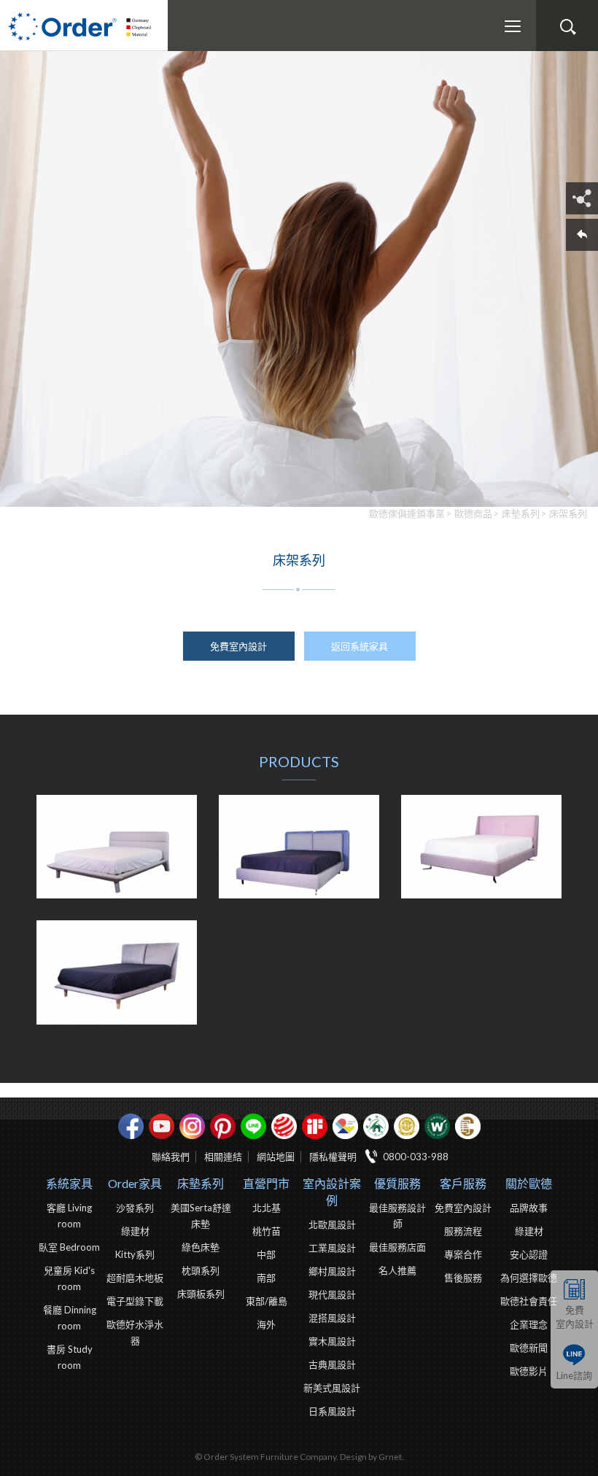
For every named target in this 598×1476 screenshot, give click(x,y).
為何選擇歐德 (528, 1277)
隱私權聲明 (333, 1156)
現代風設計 (332, 1294)
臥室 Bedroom (69, 1247)
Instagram (192, 1126)
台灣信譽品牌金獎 (406, 1126)
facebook (131, 1126)
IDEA (345, 1126)
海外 (266, 1324)
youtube (161, 1126)
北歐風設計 (332, 1224)
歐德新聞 (529, 1347)
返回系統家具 (359, 646)
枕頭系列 (201, 1270)
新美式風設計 (331, 1388)
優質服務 (397, 1183)
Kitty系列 (135, 1254)
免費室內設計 (575, 1316)
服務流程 (463, 1231)
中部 (266, 1254)
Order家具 (135, 1183)
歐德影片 (529, 1371)
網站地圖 (276, 1156)
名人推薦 (397, 1270)
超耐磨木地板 (134, 1277)
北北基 (266, 1207)
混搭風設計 (332, 1318)
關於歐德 (528, 1183)
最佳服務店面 (397, 1247)
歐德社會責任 (528, 1301)
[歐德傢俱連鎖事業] (84, 25)
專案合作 (463, 1254)
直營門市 (266, 1183)
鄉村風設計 (332, 1271)
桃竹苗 (266, 1231)
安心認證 (529, 1254)
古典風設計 (332, 1364)
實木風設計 (332, 1341)
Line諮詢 (574, 1375)
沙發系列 (135, 1207)
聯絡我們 (171, 1156)
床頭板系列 (201, 1294)
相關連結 (223, 1156)
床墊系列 (200, 1183)
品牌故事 (529, 1207)
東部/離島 (266, 1301)
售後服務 (463, 1277)
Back (582, 235)
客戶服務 (463, 1183)
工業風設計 (332, 1248)
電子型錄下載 (134, 1301)
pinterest (223, 1126)
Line (253, 1126)
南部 (266, 1277)
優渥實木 (437, 1126)
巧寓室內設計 (468, 1126)
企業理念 (529, 1324)
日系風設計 (332, 1411)
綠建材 (376, 1126)
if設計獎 (314, 1126)
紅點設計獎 (284, 1126)
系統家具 (69, 1183)
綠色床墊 (201, 1247)
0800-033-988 (415, 1156)
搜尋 (567, 27)
